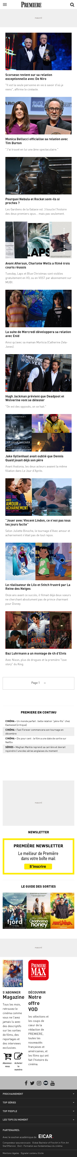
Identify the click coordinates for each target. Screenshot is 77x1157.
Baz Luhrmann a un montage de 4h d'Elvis (35, 653)
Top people (10, 1111)
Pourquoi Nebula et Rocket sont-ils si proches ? (32, 201)
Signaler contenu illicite (32, 1153)
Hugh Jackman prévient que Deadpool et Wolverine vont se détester (34, 398)
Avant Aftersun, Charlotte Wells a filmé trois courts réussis (37, 265)
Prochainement (13, 1093)
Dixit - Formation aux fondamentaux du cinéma (39, 1146)
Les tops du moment (15, 1119)
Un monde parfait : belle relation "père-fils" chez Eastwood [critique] (37, 722)
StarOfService (9, 1146)
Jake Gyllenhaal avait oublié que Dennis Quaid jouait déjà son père (34, 458)
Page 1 (35, 682)
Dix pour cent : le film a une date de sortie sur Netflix (35, 740)
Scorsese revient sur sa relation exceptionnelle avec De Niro (28, 77)
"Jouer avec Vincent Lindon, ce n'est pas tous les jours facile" (38, 522)
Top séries (9, 1102)
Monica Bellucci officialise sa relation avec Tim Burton (36, 141)
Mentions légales (11, 1153)
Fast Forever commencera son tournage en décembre (34, 731)
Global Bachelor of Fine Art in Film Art (50, 1142)
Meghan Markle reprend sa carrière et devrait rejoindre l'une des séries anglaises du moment (35, 748)
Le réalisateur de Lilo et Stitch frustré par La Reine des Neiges (37, 587)
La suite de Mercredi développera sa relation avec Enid (38, 334)
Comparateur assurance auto (16, 1142)
